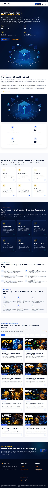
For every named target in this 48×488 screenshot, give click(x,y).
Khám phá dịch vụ (15, 39)
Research (36, 467)
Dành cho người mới (38, 469)
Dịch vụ (21, 467)
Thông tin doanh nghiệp (5, 91)
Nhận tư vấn (38, 4)
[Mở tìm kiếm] (42, 4)
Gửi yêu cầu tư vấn (43, 450)
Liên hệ (21, 470)
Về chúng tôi (22, 466)
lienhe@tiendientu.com (24, 477)
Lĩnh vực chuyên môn (24, 469)
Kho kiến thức (44, 331)
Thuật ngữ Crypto (38, 470)
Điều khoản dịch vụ (23, 480)
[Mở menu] (45, 4)
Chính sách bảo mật (23, 479)
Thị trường (36, 466)
